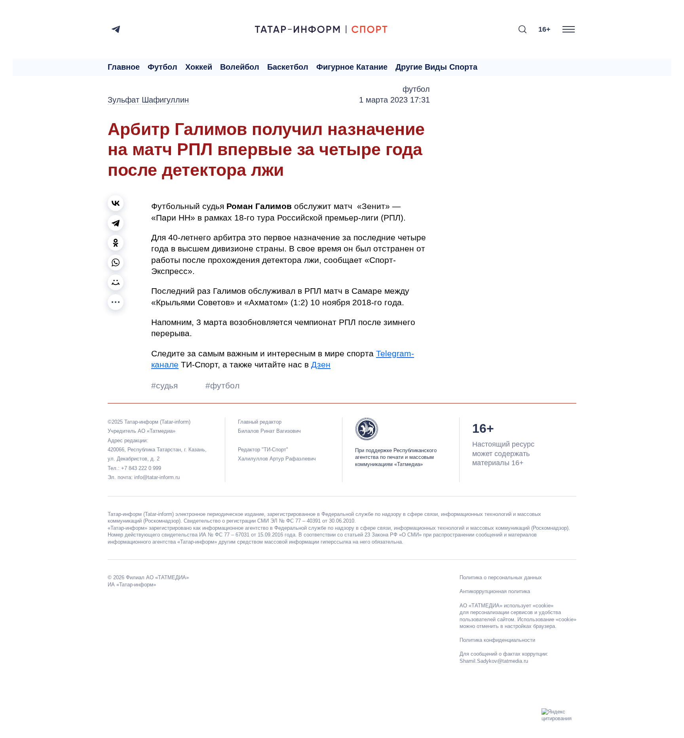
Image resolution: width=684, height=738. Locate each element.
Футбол (162, 67)
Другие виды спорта (436, 67)
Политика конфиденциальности (497, 640)
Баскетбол (287, 67)
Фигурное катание (352, 67)
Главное (124, 67)
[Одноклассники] (116, 243)
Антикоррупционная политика (495, 591)
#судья (165, 385)
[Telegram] (116, 29)
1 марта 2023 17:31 (394, 99)
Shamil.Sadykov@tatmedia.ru (494, 661)
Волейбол (239, 67)
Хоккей (198, 67)
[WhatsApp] (116, 262)
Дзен (321, 364)
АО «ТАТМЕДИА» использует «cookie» (506, 606)
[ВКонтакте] (116, 203)
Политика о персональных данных (501, 577)
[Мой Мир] (116, 282)
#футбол (222, 385)
